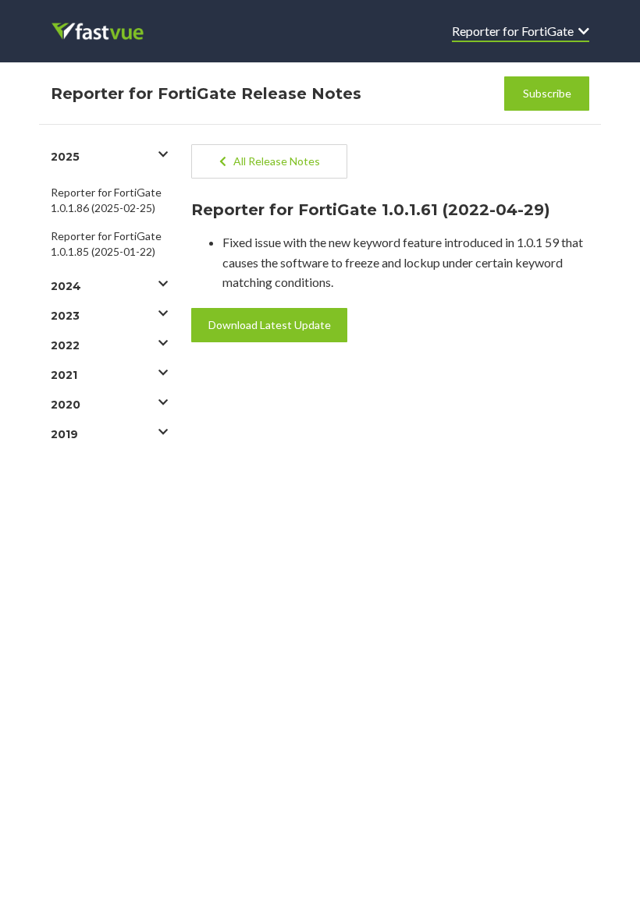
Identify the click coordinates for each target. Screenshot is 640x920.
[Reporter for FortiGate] (108, 31)
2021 (64, 375)
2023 (65, 316)
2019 (64, 434)
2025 (65, 157)
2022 (65, 345)
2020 (65, 405)
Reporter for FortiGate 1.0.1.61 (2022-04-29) (370, 209)
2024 (66, 286)
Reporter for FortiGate (515, 30)
